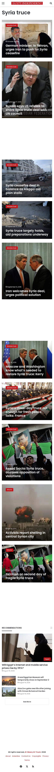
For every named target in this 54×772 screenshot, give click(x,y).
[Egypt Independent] (27, 3)
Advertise (16, 756)
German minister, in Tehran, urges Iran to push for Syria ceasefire (27, 49)
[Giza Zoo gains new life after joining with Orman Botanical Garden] (9, 692)
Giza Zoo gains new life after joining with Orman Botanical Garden (34, 689)
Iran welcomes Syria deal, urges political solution (25, 293)
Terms (27, 760)
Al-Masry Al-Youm (33, 752)
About (8, 756)
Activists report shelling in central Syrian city (25, 535)
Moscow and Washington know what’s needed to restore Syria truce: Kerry (25, 370)
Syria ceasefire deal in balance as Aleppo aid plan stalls (23, 189)
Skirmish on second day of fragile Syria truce (26, 576)
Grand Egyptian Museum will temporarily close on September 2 (33, 678)
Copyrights (36, 756)
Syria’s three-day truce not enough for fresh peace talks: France (26, 412)
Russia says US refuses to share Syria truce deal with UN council (26, 110)
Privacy (45, 756)
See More (27, 702)
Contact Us (25, 756)
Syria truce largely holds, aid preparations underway (27, 232)
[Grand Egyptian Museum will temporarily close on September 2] (9, 680)
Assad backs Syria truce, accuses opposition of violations (25, 472)
